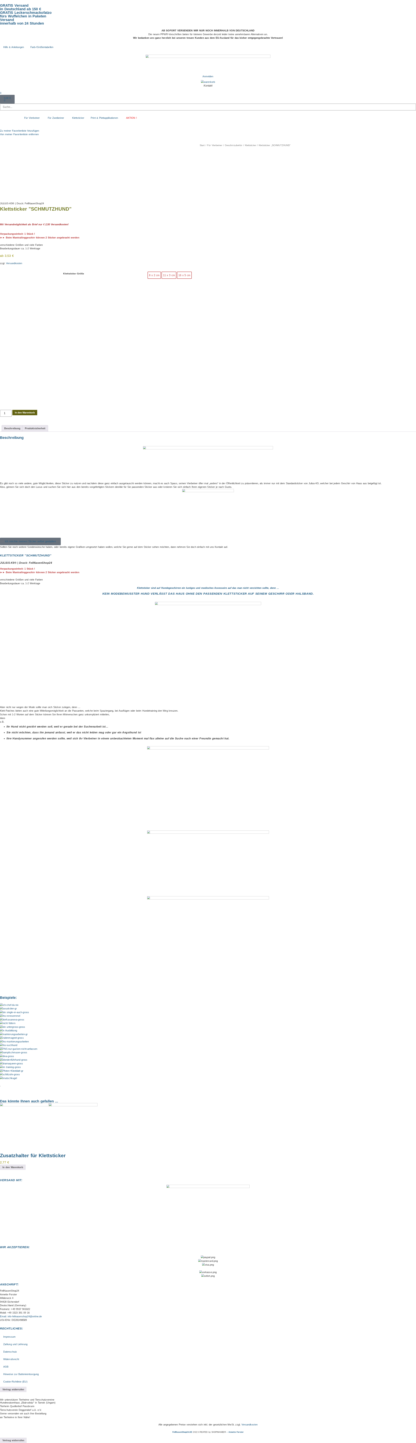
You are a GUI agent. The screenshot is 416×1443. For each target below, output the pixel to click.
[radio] (154, 275)
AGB (5, 1366)
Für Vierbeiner (32, 117)
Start (202, 145)
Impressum (9, 1336)
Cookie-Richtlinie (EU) (15, 1381)
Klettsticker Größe (73, 274)
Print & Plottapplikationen (104, 117)
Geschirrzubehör (233, 145)
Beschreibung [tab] (12, 428)
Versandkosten (14, 263)
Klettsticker (78, 117)
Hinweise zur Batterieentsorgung (21, 1374)
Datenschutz (10, 1351)
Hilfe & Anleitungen (13, 47)
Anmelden (207, 76)
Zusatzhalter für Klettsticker (33, 1155)
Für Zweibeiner (56, 117)
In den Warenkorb (25, 412)
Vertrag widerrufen (13, 1389)
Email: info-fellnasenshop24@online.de (21, 1316)
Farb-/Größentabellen (41, 47)
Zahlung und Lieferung (15, 1344)
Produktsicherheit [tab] (35, 428)
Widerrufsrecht (11, 1359)
